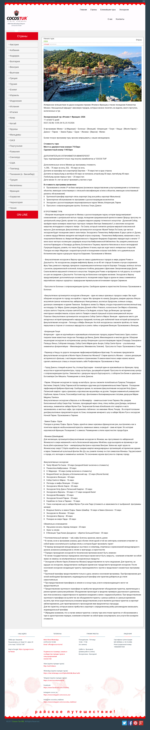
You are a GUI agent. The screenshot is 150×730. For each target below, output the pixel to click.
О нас (110, 19)
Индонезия (16, 101)
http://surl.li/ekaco (50, 666)
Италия (14, 112)
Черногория (16, 202)
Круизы (14, 129)
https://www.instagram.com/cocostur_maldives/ (60, 702)
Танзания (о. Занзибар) (22, 174)
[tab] (22, 44)
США (12, 163)
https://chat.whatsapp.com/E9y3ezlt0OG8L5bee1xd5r (62, 673)
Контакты (120, 19)
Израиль (14, 95)
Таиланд (14, 168)
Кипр (12, 117)
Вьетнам (14, 72)
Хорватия (15, 196)
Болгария (15, 61)
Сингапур (15, 157)
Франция (14, 191)
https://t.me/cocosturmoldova (54, 680)
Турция (13, 180)
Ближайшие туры (108, 10)
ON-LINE (22, 214)
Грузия (13, 84)
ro (144, 1)
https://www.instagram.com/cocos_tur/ (57, 695)
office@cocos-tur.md (55, 644)
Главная (83, 10)
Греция (13, 78)
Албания (14, 50)
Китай (13, 123)
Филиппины (16, 185)
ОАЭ (12, 140)
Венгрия (14, 67)
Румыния (15, 151)
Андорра (14, 56)
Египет (13, 89)
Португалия (16, 146)
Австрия (14, 44)
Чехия (13, 208)
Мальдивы (15, 134)
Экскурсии (124, 10)
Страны (93, 10)
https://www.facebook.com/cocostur (56, 687)
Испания (14, 106)
